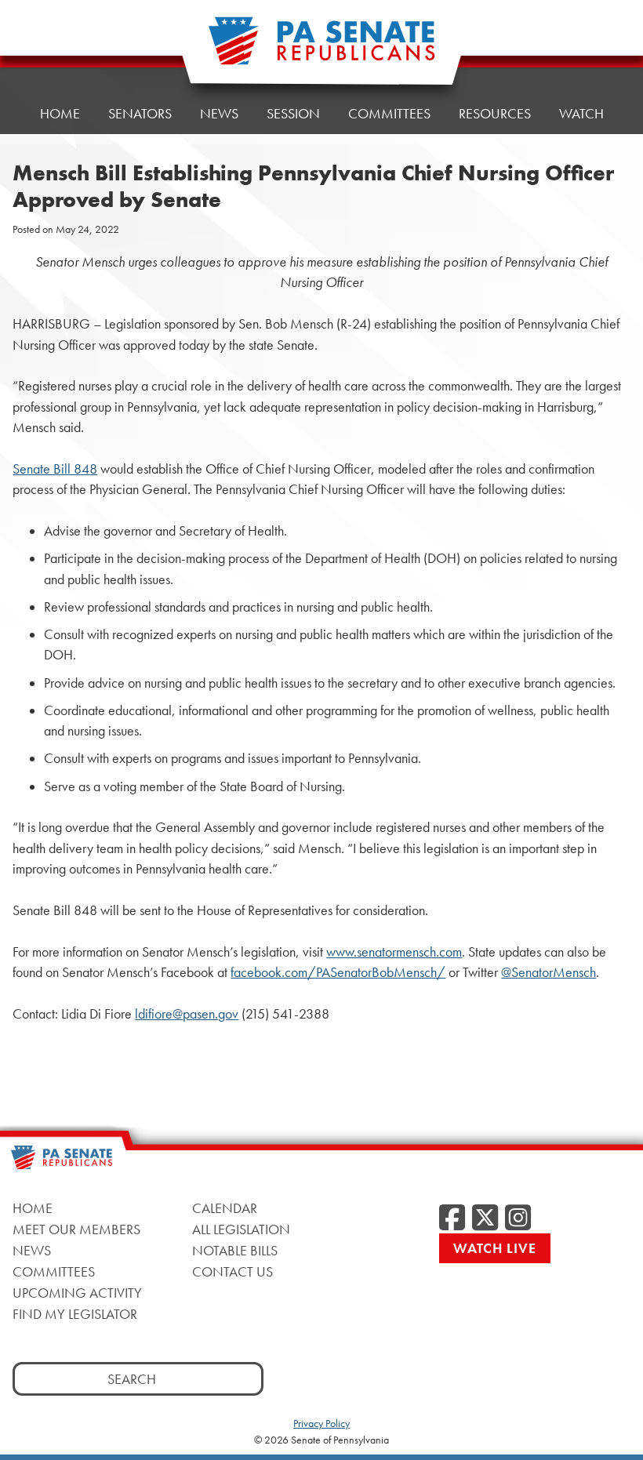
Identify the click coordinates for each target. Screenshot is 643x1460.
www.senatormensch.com (394, 952)
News (219, 113)
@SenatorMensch (548, 972)
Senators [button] (140, 113)
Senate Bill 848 (55, 469)
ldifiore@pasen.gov (186, 1013)
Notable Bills (235, 1250)
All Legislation (241, 1229)
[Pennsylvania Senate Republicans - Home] (321, 49)
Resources (495, 113)
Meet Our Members (76, 1229)
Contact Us (232, 1271)
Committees (389, 113)
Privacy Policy (321, 1423)
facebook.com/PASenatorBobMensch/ (338, 972)
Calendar (224, 1208)
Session (293, 113)
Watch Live (494, 1248)
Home (60, 113)
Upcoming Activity (77, 1293)
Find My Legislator (75, 1314)
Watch (581, 113)
